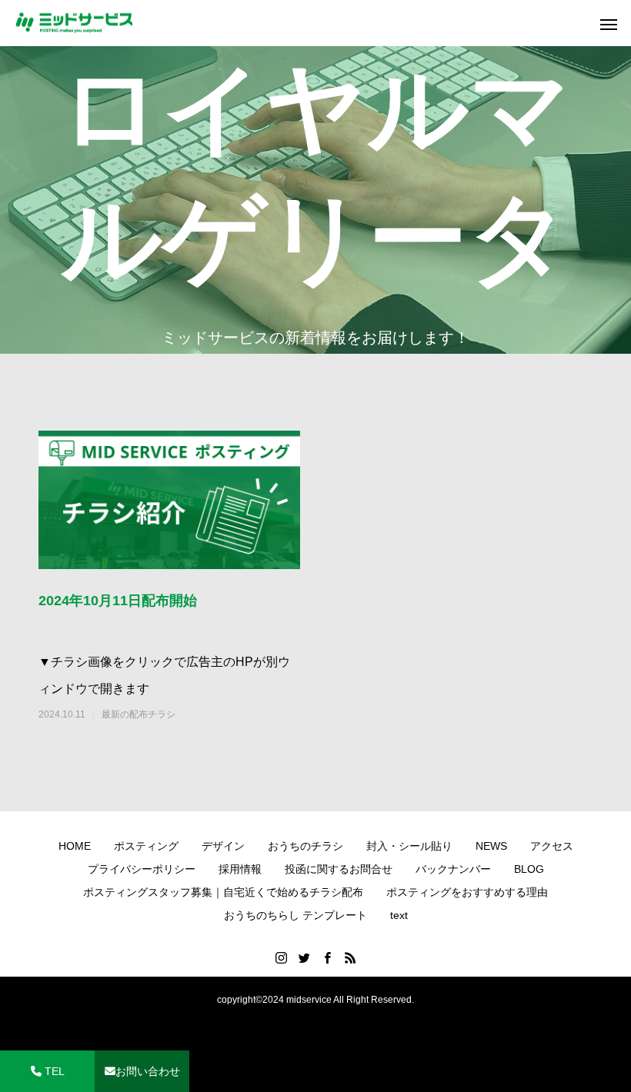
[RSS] (350, 957)
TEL (53, 1071)
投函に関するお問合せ (338, 869)
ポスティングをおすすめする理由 (467, 892)
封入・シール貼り (409, 846)
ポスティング (146, 846)
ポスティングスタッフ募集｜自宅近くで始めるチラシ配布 (223, 892)
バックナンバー (453, 869)
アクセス (551, 846)
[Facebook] (327, 957)
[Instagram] (281, 957)
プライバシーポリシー (141, 869)
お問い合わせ (147, 1071)
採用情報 (240, 869)
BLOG (529, 869)
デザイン (223, 846)
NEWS (491, 846)
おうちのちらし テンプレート (295, 915)
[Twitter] (304, 957)
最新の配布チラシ (138, 714)
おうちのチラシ (305, 846)
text (399, 915)
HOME (74, 846)
